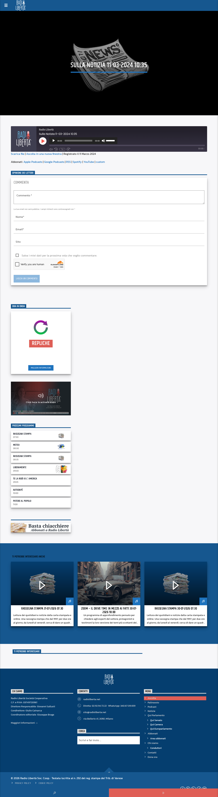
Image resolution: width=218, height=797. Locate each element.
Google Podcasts (54, 162)
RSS (68, 162)
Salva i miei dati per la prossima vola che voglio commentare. (59, 255)
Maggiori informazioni (41, 368)
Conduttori (156, 748)
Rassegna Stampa (22, 434)
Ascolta (152, 698)
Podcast (152, 707)
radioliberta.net (91, 699)
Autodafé (18, 490)
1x (62, 149)
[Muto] (103, 140)
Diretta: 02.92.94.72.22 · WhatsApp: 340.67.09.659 (109, 706)
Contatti (152, 752)
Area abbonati (158, 738)
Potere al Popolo (22, 501)
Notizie (151, 711)
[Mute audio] (51, 149)
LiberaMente (19, 467)
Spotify (77, 162)
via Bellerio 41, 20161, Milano (98, 719)
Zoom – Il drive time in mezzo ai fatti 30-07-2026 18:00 (109, 610)
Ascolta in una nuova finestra (44, 154)
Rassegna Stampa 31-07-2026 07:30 (42, 608)
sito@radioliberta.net (94, 712)
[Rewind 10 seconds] (56, 149)
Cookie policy (46, 783)
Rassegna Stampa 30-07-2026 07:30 (176, 608)
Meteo (16, 445)
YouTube (89, 162)
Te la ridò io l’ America (25, 478)
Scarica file (17, 154)
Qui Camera (156, 724)
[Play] (53, 140)
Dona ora (152, 757)
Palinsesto (153, 702)
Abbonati (153, 733)
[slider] (111, 140)
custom (100, 162)
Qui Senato (156, 720)
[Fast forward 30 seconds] (68, 149)
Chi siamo (153, 743)
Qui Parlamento (156, 715)
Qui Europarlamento (161, 729)
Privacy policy (23, 783)
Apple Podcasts (33, 162)
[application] (83, 140)
